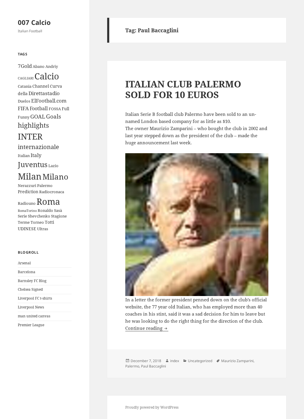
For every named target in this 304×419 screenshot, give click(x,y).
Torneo (37, 222)
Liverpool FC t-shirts (35, 298)
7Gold (25, 66)
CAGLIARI (26, 78)
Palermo (45, 185)
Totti (49, 222)
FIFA (23, 108)
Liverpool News (31, 307)
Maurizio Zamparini (237, 360)
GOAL (37, 116)
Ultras (42, 228)
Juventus (33, 164)
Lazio (53, 165)
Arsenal (24, 263)
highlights (33, 125)
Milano (55, 176)
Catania (24, 86)
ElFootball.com (48, 100)
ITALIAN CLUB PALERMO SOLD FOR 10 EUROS (183, 89)
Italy (36, 155)
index (174, 360)
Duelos (24, 101)
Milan (30, 176)
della (23, 93)
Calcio (46, 76)
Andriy (51, 66)
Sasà (58, 210)
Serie (22, 216)
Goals (53, 116)
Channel (40, 86)
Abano (39, 66)
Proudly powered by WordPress (151, 407)
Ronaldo (45, 210)
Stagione (59, 216)
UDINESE (27, 228)
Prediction (28, 191)
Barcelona (26, 271)
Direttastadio (44, 93)
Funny (23, 117)
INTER (30, 136)
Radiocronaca (51, 191)
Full (65, 108)
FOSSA (55, 108)
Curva (56, 86)
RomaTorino (27, 211)
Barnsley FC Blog (32, 280)
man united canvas (34, 316)
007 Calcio (34, 22)
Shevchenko (39, 216)
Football (39, 108)
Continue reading (146, 328)
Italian (24, 155)
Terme (24, 222)
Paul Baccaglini (153, 366)
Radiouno (27, 203)
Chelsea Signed (30, 289)
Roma (48, 201)
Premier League (31, 324)
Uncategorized (200, 360)
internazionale (38, 147)
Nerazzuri (27, 185)
